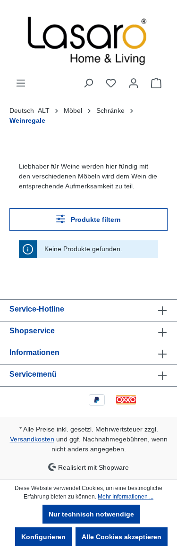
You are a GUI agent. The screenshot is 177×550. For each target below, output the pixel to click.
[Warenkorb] (156, 83)
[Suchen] (88, 83)
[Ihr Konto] (133, 83)
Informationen (34, 352)
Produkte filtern (95, 219)
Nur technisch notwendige (91, 514)
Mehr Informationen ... (125, 496)
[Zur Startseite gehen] (88, 38)
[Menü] (20, 83)
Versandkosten (32, 439)
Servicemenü (33, 374)
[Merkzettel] (111, 83)
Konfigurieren (43, 537)
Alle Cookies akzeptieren (121, 537)
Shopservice (32, 331)
